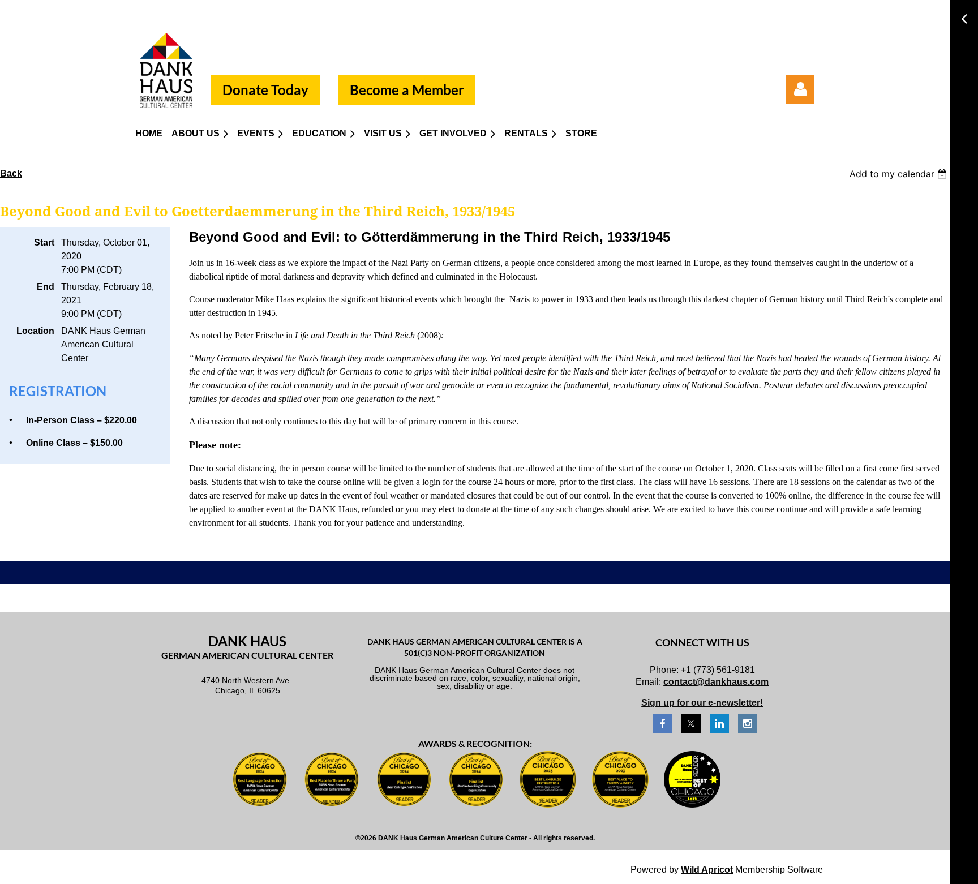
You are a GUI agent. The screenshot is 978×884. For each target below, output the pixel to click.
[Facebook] (662, 723)
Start (44, 242)
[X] (691, 723)
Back (11, 173)
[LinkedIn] (719, 723)
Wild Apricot (707, 869)
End (45, 286)
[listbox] (900, 174)
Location (35, 331)
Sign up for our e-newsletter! (702, 702)
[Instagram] (747, 723)
